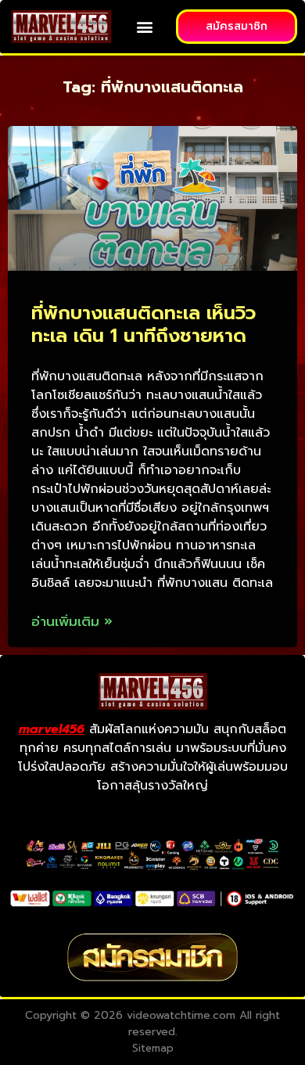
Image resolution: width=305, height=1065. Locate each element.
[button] (145, 27)
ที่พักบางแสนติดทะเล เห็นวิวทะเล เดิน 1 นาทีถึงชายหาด (143, 324)
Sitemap (153, 1048)
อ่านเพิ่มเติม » (72, 621)
